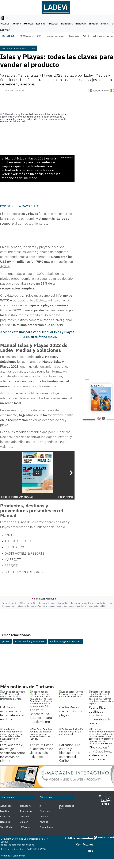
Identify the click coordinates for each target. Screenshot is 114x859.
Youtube (43, 821)
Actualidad (6, 805)
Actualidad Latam (24, 48)
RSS (90, 851)
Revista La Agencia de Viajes (65, 641)
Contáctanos (46, 827)
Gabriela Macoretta (23, 206)
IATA (39, 36)
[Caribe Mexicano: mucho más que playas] (71, 697)
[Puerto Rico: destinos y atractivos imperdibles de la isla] (101, 697)
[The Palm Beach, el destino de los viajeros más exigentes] (42, 735)
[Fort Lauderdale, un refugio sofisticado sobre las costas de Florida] (12, 735)
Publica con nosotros (79, 838)
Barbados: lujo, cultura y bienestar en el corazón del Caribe (70, 753)
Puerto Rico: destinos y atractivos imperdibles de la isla (100, 715)
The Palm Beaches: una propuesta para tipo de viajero (41, 716)
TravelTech (53, 24)
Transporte (67, 24)
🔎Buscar (25, 827)
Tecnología (74, 36)
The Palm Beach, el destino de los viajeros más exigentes (42, 751)
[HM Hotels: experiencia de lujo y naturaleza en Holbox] (12, 697)
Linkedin (43, 816)
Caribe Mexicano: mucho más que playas (71, 711)
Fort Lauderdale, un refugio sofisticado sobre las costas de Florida (12, 753)
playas (5, 641)
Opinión (105, 24)
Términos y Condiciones (13, 855)
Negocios (40, 24)
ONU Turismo (26, 36)
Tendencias (80, 24)
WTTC (86, 36)
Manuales (28, 24)
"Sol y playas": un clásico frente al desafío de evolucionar (101, 753)
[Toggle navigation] (6, 18)
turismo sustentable (55, 36)
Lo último (16, 24)
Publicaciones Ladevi (66, 807)
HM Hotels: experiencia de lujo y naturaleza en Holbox (12, 713)
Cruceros (93, 24)
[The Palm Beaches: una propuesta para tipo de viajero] (42, 698)
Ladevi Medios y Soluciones (29, 641)
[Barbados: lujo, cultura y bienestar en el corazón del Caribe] (71, 735)
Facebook (44, 811)
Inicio (6, 48)
